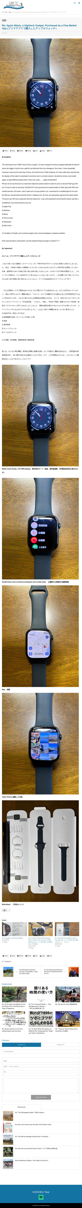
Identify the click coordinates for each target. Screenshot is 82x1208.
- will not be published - (12, 1066)
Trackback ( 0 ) (60, 1044)
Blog (4, 20)
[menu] (79, 3)
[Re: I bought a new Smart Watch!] (14, 929)
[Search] (75, 3)
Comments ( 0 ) (21, 1044)
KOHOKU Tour (41, 1192)
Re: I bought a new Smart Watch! (12, 938)
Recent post (21, 1107)
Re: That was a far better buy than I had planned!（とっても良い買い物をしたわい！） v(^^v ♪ (66, 940)
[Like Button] (4, 910)
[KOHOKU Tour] (14, 5)
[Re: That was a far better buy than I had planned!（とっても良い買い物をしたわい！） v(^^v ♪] (67, 929)
